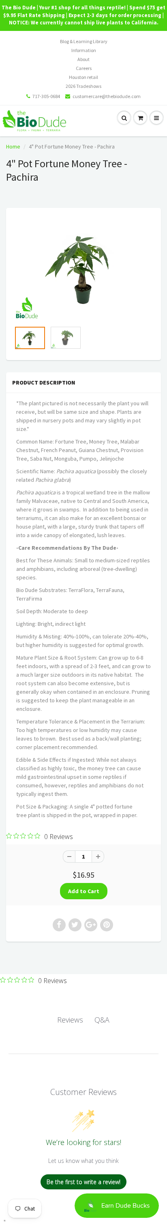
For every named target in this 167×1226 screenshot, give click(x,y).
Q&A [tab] (101, 1020)
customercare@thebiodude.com (107, 96)
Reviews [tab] (70, 1020)
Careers (84, 68)
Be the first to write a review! (83, 1182)
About (83, 59)
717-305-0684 (46, 96)
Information (83, 50)
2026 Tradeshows (83, 86)
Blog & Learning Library (83, 41)
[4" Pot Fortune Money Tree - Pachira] (83, 269)
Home (13, 146)
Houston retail (83, 77)
